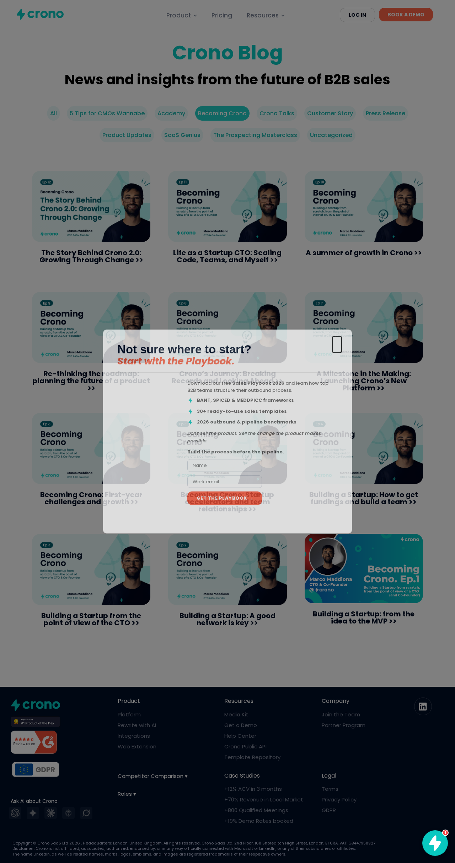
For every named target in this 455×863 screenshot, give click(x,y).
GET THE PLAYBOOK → (225, 498)
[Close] (337, 344)
